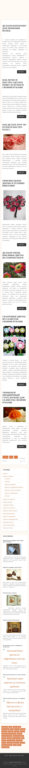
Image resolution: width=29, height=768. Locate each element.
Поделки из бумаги (8, 476)
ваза (23, 738)
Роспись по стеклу (8, 528)
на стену (4, 742)
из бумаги (7, 481)
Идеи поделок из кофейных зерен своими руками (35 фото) (13, 541)
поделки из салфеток (10, 484)
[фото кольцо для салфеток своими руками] (14, 414)
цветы (15, 745)
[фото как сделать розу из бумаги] (14, 142)
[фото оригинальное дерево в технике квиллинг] (14, 205)
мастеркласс (4, 727)
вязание (3, 740)
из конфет (11, 731)
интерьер (19, 733)
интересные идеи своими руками (9, 733)
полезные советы (16, 738)
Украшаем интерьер (8, 505)
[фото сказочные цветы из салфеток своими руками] (14, 341)
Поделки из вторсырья (9, 508)
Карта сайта (21, 755)
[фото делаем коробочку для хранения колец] (14, 35)
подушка (9, 738)
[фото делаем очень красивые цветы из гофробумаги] (14, 270)
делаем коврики (5, 729)
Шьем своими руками (9, 513)
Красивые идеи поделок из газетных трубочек (14, 674)
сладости (22, 742)
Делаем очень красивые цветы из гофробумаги (13, 255)
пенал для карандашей (18, 736)
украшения (16, 742)
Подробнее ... (21, 72)
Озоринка (15, 8)
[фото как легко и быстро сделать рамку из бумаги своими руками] (14, 92)
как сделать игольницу (7, 736)
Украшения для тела (8, 522)
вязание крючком (11, 740)
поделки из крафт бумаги (11, 493)
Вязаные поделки (7, 502)
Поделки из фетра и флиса (10, 510)
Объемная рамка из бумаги (10, 593)
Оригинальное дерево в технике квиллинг (13, 183)
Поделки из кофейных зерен (10, 519)
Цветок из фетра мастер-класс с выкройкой (14, 698)
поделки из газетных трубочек (13, 490)
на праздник (19, 740)
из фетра (22, 731)
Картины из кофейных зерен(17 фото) (12, 567)
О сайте (6, 755)
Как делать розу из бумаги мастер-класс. (14, 127)
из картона (7, 478)
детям (12, 729)
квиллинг (7, 496)
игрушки (23, 729)
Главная (5, 473)
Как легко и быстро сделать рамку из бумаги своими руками (13, 83)
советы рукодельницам (7, 745)
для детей (17, 729)
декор (10, 727)
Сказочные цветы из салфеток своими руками (14, 319)
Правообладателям (13, 755)
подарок (4, 738)
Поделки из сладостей (9, 499)
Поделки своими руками (15, 762)
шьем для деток (5, 747)
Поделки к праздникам (9, 516)
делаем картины (16, 727)
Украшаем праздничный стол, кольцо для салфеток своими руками (14, 397)
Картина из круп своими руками (11, 620)
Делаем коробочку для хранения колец (14, 28)
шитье (19, 745)
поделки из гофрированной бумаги (14, 487)
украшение (9, 742)
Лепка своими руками (9, 525)
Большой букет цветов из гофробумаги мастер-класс (12, 646)
